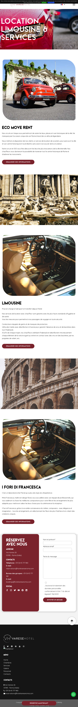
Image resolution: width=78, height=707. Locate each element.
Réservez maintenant (39, 703)
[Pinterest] (23, 590)
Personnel (7, 671)
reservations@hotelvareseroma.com (20, 569)
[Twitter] (15, 590)
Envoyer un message (55, 600)
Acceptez (44, 2)
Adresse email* (48, 546)
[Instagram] (11, 590)
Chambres (7, 663)
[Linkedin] (26, 590)
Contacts (7, 674)
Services (7, 666)
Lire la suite (51, 2)
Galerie (6, 668)
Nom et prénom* (49, 540)
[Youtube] (19, 590)
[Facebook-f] (7, 590)
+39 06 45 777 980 (21, 563)
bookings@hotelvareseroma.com (18, 582)
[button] (63, 4)
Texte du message (50, 557)
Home (6, 660)
